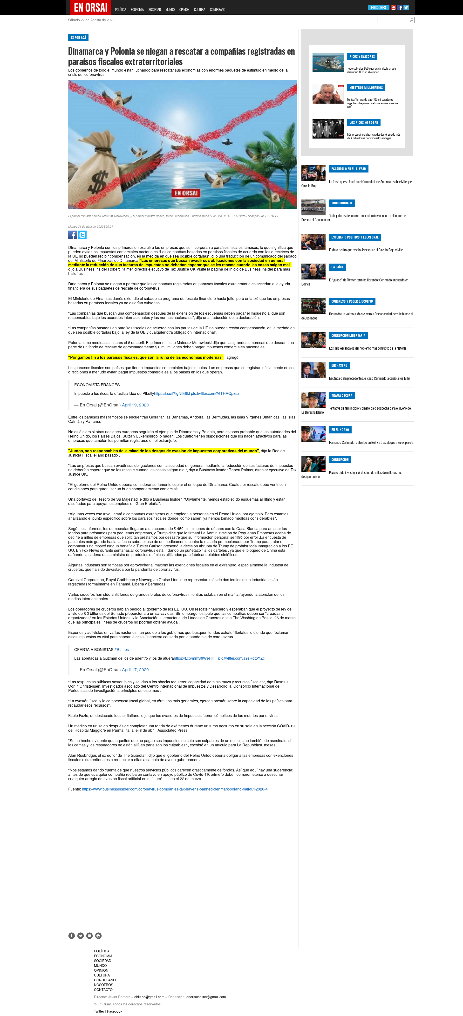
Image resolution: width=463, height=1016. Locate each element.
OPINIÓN (184, 9)
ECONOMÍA (137, 9)
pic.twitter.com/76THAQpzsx (215, 393)
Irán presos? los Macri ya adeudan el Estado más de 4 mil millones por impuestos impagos (373, 136)
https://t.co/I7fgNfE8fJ (172, 393)
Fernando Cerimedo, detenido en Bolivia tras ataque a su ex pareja (371, 442)
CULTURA (199, 9)
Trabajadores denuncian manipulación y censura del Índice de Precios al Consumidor (353, 217)
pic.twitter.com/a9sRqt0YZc (241, 658)
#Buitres (122, 649)
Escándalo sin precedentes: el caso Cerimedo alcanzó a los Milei (369, 378)
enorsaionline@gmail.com (206, 996)
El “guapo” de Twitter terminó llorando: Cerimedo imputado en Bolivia (354, 282)
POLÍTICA (120, 9)
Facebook (114, 1011)
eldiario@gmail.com (149, 996)
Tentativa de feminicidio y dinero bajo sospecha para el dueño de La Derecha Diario (356, 410)
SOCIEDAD (155, 9)
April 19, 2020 (135, 405)
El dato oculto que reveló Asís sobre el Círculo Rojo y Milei (366, 250)
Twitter (99, 1011)
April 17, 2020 (135, 669)
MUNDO (170, 9)
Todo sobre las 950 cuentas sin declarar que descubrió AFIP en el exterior (371, 70)
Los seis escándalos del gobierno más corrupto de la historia (367, 348)
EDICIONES (378, 7)
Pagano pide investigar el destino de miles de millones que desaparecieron (351, 474)
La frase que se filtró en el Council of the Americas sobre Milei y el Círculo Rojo (356, 183)
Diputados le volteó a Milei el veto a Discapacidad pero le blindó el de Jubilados (357, 316)
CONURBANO (217, 9)
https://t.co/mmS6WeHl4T (195, 658)
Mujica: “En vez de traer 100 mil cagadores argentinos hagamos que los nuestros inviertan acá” (372, 103)
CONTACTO (103, 989)
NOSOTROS (103, 984)
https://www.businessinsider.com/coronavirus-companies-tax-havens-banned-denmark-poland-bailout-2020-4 (175, 789)
